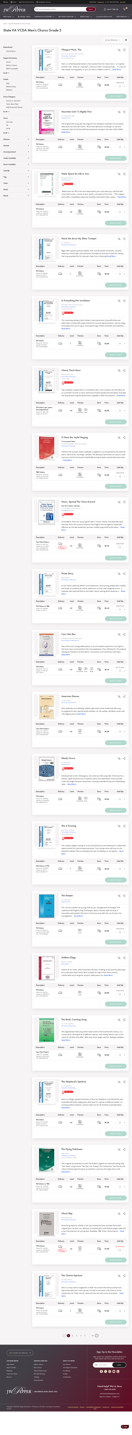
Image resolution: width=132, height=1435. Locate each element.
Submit (119, 1365)
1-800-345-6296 (110, 1389)
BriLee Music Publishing (68, 56)
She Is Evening (68, 825)
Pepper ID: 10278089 (42, 1054)
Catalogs (36, 1377)
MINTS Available (12, 69)
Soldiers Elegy (68, 957)
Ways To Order (11, 1367)
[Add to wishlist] (119, 50)
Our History (66, 1364)
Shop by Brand (38, 1380)
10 (92, 1336)
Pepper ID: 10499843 (42, 798)
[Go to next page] (96, 1335)
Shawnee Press (65, 118)
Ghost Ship (67, 1213)
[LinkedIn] (118, 1371)
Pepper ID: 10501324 (42, 474)
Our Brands (66, 1371)
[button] (8, 16)
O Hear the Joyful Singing (74, 437)
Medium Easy (11, 87)
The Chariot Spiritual (71, 1275)
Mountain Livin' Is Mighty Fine (76, 111)
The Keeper (67, 895)
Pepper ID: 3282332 (42, 273)
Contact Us (101, 2)
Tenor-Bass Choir (12, 104)
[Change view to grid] (126, 40)
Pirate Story (67, 573)
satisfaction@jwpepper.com (109, 1393)
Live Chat (122, 2)
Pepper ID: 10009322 (42, 146)
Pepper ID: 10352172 (42, 211)
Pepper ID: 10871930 (42, 412)
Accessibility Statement (93, 1407)
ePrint (8, 62)
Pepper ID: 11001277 (42, 669)
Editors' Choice (11, 65)
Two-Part (9, 122)
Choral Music (11, 51)
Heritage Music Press (67, 510)
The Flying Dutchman (71, 1149)
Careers (65, 1374)
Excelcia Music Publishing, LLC (70, 640)
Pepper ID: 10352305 (42, 868)
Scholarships (67, 1377)
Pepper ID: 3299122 (42, 992)
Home (5, 24)
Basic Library (38, 1367)
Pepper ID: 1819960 (42, 1248)
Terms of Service (73, 1407)
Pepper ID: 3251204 (42, 1310)
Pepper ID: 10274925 (42, 1186)
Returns (9, 1377)
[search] (37, 9)
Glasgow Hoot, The (71, 49)
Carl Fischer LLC (66, 180)
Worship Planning (39, 1374)
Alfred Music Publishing (68, 446)
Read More (117, 69)
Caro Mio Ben (68, 634)
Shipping (9, 1371)
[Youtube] (113, 1371)
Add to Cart (116, 96)
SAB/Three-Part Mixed (14, 107)
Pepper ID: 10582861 (42, 608)
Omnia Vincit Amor (71, 370)
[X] (105, 1371)
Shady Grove (68, 758)
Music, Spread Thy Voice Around (78, 501)
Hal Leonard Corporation (68, 702)
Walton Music (65, 964)
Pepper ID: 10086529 (42, 84)
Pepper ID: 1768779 (42, 731)
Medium (9, 90)
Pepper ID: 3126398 (42, 1122)
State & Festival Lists (40, 1371)
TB (7, 125)
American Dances (70, 696)
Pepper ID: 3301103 (42, 544)
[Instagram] (109, 1371)
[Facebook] (101, 1371)
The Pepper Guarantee (70, 1367)
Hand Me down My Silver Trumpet (78, 238)
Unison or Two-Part (13, 101)
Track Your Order (12, 1374)
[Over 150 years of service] (20, 1353)
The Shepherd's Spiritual (73, 1081)
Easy (7, 83)
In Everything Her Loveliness (75, 300)
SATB (8, 129)
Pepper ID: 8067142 (42, 930)
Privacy (82, 1407)
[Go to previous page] (64, 1335)
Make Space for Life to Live (75, 173)
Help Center (10, 1364)
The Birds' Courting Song (74, 1019)
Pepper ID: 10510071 (42, 343)
